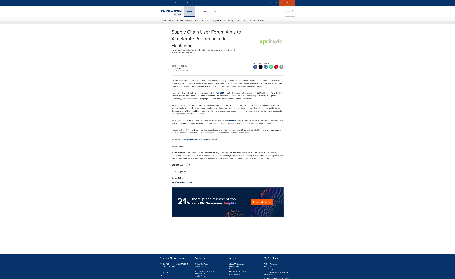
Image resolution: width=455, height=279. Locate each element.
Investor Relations (178, 3)
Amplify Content (200, 276)
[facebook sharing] (255, 67)
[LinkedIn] (161, 275)
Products (202, 11)
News (189, 11)
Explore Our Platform (202, 264)
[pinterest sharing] (276, 67)
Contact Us (164, 272)
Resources (165, 3)
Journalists (191, 3)
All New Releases (270, 264)
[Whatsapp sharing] (271, 67)
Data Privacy (268, 269)
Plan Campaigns (200, 266)
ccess (191, 83)
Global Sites (233, 275)
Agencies (200, 3)
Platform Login (269, 266)
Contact (215, 11)
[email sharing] (281, 67)
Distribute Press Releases (204, 271)
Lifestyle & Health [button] (218, 20)
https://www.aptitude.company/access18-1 (200, 139)
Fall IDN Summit (223, 93)
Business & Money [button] (184, 20)
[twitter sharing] (261, 67)
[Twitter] (167, 275)
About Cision (234, 266)
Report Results (200, 273)
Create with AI (200, 269)
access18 (232, 120)
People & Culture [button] (257, 20)
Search (288, 11)
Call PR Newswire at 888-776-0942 (175, 264)
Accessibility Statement (237, 271)
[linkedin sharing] (266, 67)
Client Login (273, 3)
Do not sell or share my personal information (276, 273)
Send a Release (287, 3)
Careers (232, 269)
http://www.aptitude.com (182, 182)
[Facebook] (164, 275)
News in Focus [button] (168, 20)
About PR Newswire (236, 264)
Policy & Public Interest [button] (237, 20)
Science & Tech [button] (201, 20)
